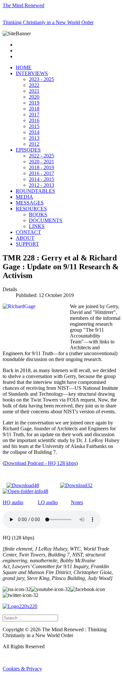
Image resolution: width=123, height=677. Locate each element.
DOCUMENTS (45, 220)
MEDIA (24, 197)
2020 (34, 97)
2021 (34, 91)
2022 (34, 85)
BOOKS (38, 214)
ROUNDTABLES (35, 191)
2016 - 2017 (41, 173)
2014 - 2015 (41, 179)
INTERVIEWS (32, 73)
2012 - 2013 (41, 185)
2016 (34, 120)
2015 (34, 126)
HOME (23, 67)
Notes (77, 502)
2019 (34, 103)
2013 (34, 138)
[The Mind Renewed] (20, 606)
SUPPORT (27, 244)
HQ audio (13, 502)
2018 (34, 108)
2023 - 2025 (41, 79)
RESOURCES (31, 208)
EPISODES (28, 150)
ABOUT (25, 238)
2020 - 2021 (41, 161)
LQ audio (48, 502)
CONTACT (28, 232)
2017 (34, 114)
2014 (34, 132)
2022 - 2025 (41, 155)
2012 (34, 144)
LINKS (37, 226)
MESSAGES (30, 203)
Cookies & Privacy (22, 668)
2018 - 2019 (41, 167)
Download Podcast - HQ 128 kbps (40, 463)
